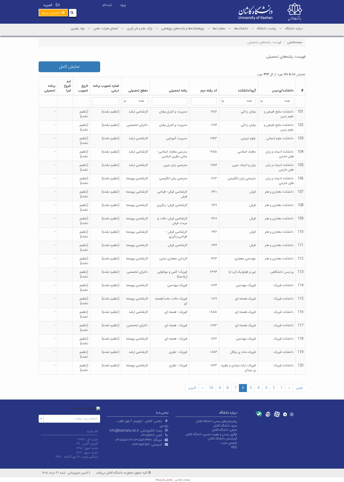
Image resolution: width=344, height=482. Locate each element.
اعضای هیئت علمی (105, 28)
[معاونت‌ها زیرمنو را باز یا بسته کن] (208, 28)
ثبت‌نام (106, 5)
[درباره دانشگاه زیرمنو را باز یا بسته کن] (280, 28)
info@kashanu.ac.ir (124, 430)
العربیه (47, 5)
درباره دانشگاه (294, 28)
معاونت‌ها (219, 28)
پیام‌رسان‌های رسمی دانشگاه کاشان (216, 421)
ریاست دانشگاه (266, 28)
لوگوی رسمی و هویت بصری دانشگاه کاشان (211, 434)
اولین (299, 388)
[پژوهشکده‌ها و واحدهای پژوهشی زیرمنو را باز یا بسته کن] (157, 28)
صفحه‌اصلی (294, 42)
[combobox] (69, 419)
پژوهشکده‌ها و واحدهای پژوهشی (182, 28)
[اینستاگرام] (291, 414)
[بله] (259, 414)
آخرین (192, 388)
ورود (123, 5)
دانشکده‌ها (241, 28)
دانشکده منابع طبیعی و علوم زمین (279, 114)
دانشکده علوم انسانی (280, 138)
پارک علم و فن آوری (139, 28)
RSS (234, 447)
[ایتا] (268, 414)
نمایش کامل (69, 66)
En (57, 5)
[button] (53, 12)
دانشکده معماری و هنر (279, 192)
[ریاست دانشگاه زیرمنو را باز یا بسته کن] (252, 28)
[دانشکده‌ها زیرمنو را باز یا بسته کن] (230, 28)
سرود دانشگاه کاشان (225, 425)
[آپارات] (277, 414)
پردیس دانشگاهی (282, 272)
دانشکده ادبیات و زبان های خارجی (279, 154)
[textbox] (70, 418)
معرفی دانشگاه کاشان (224, 430)
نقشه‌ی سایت (228, 443)
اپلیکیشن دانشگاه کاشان (222, 438)
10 (211, 388)
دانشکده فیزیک (284, 285)
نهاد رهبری (78, 28)
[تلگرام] (285, 414)
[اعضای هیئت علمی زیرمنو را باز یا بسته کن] (89, 28)
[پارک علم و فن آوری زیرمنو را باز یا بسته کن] (122, 28)
